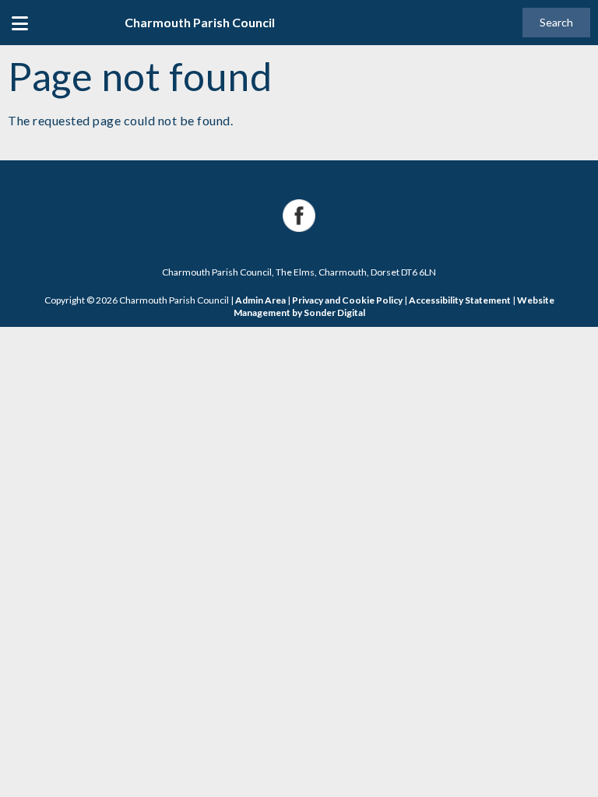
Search (556, 22)
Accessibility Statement (460, 300)
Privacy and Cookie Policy (347, 300)
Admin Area (260, 300)
